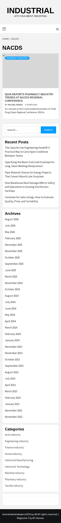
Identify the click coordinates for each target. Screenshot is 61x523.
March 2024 (11, 327)
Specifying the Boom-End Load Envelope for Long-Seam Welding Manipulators (29, 164)
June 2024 (10, 308)
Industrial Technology (17, 466)
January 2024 (12, 340)
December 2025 (13, 244)
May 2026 (10, 232)
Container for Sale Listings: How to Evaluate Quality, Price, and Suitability (29, 199)
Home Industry (13, 454)
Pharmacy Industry (17, 58)
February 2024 (13, 334)
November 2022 (13, 416)
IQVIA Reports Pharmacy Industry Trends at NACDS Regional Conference (29, 97)
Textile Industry (14, 485)
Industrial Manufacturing (19, 460)
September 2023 (14, 366)
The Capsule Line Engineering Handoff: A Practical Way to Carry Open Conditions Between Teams (27, 151)
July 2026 (10, 225)
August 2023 (11, 372)
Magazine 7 (23, 518)
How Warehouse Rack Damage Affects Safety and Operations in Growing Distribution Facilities (30, 187)
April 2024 (10, 321)
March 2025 (11, 276)
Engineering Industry (16, 441)
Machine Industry (14, 473)
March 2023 (11, 391)
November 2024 (13, 283)
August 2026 (11, 219)
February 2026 (13, 238)
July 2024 (10, 302)
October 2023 (12, 359)
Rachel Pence (15, 105)
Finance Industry (14, 447)
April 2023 (10, 385)
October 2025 (12, 257)
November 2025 (13, 251)
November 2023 (13, 353)
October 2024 (12, 289)
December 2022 (13, 410)
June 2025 (10, 270)
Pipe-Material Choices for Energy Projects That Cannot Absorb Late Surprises (28, 174)
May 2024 (10, 315)
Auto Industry (12, 434)
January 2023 (12, 404)
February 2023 (13, 397)
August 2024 (11, 295)
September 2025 (14, 264)
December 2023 (13, 346)
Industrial (30, 10)
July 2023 (10, 378)
